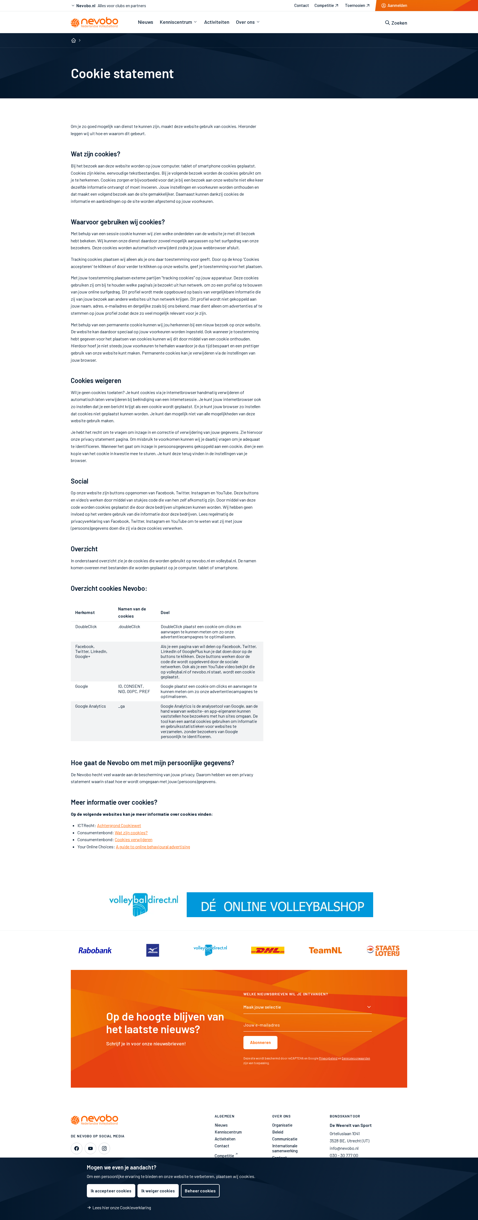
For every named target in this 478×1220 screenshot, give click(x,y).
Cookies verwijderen (133, 839)
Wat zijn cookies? (131, 832)
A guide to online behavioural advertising (153, 846)
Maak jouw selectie (262, 1006)
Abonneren (260, 1042)
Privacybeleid (328, 1058)
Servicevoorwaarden (356, 1058)
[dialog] (239, 1189)
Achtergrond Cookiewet (119, 825)
